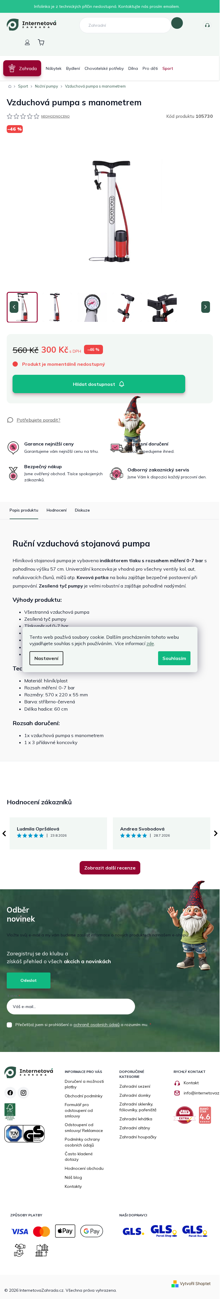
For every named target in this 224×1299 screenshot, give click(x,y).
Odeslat (28, 980)
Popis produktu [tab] (24, 510)
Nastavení (46, 658)
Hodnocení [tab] (56, 510)
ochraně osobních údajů (97, 1024)
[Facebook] (10, 1093)
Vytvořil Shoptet (195, 1283)
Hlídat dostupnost (94, 384)
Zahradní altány (134, 1128)
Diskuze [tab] (82, 510)
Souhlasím (174, 658)
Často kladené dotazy (79, 1156)
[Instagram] (23, 1093)
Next (215, 833)
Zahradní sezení (134, 1086)
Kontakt (191, 1082)
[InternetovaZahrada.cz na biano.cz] (206, 1117)
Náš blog (73, 1177)
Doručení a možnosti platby (84, 1084)
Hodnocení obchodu (84, 1168)
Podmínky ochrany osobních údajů (82, 1142)
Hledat (177, 23)
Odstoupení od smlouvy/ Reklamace (84, 1127)
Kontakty (207, 25)
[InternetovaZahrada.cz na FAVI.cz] (186, 1117)
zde (150, 643)
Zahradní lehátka (135, 1118)
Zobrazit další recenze (110, 868)
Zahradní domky (134, 1095)
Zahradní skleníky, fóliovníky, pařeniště (138, 1106)
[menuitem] (22, 68)
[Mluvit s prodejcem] (33, 419)
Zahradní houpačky (137, 1137)
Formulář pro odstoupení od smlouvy (79, 1110)
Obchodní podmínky (83, 1096)
